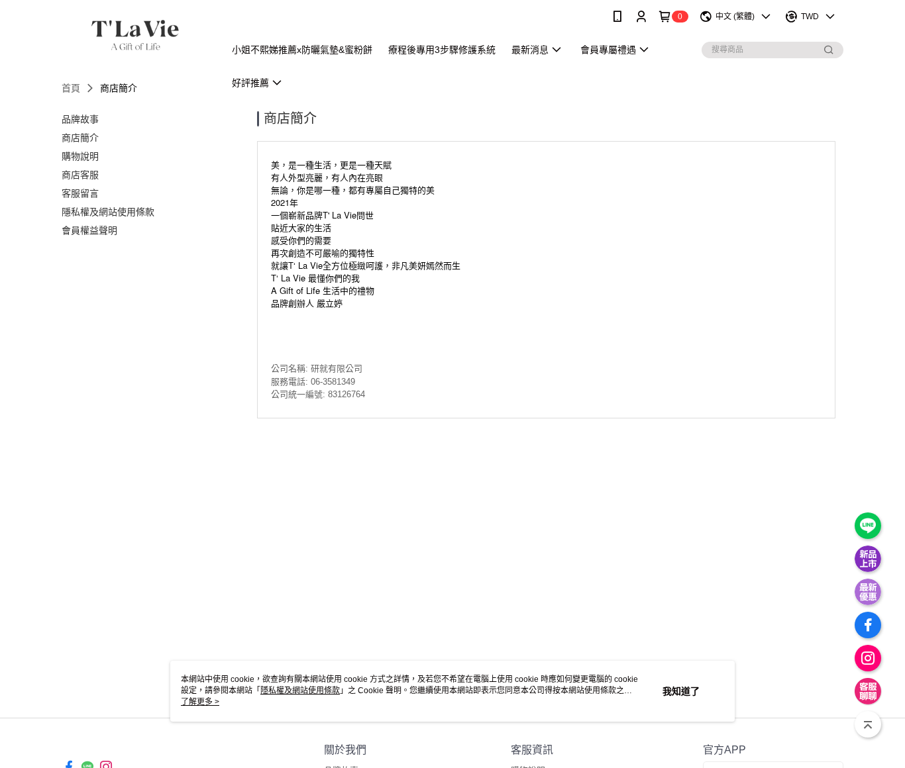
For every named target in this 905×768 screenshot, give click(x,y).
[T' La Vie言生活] (135, 34)
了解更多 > (200, 701)
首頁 (71, 88)
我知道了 (681, 691)
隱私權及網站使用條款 (300, 690)
